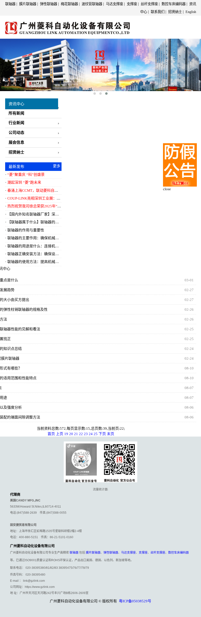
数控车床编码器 (174, 4)
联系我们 (157, 12)
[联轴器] (67, 26)
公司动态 (16, 133)
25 (96, 434)
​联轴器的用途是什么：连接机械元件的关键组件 (46, 246)
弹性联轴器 (48, 4)
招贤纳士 (175, 12)
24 (91, 434)
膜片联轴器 (27, 4)
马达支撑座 (114, 4)
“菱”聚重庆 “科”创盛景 (26, 175)
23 (86, 434)
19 (66, 434)
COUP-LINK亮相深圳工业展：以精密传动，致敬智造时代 (54, 198)
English (191, 12)
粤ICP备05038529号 (135, 601)
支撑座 (132, 4)
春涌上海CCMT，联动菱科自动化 (34, 190)
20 (71, 434)
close (167, 189)
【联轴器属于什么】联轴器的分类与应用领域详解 (47, 222)
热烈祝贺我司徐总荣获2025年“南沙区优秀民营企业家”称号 (55, 206)
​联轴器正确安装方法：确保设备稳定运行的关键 (46, 254)
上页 (59, 434)
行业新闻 (16, 123)
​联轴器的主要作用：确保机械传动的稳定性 (42, 238)
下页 (102, 434)
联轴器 (10, 4)
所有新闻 (16, 113)
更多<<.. (56, 167)
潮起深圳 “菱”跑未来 (24, 182)
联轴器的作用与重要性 (25, 230)
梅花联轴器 (69, 4)
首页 (51, 434)
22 (81, 434)
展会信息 (16, 142)
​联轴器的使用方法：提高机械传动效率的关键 (44, 262)
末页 (110, 434)
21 (76, 434)
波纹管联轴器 (92, 4)
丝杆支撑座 (149, 4)
